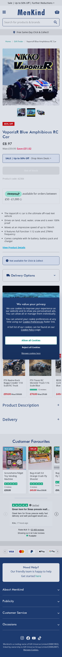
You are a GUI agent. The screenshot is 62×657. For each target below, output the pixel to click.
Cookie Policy (28, 329)
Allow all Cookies (31, 340)
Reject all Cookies (31, 347)
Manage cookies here (31, 353)
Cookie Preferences (33, 321)
